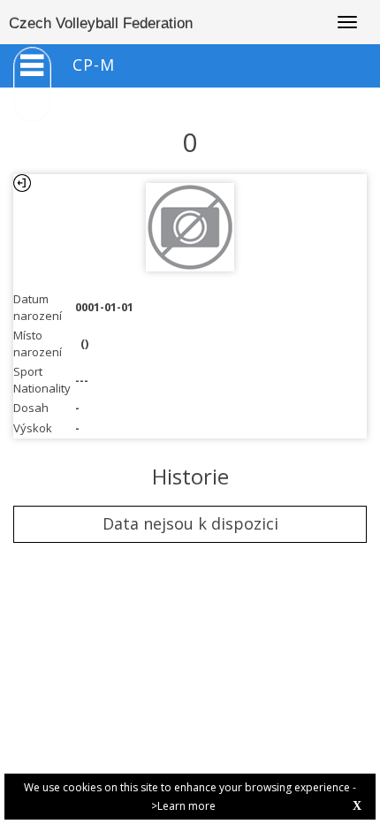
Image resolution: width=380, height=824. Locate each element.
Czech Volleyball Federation (101, 23)
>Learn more (183, 805)
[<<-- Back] (22, 183)
